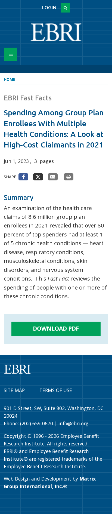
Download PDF (56, 328)
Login (49, 8)
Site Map (14, 390)
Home (9, 79)
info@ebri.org (73, 423)
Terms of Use (55, 390)
